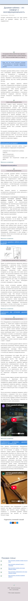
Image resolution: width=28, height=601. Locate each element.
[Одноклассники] (15, 523)
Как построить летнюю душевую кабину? (16, 576)
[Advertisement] (14, 38)
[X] (13, 523)
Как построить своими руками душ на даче (17, 561)
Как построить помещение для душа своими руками (17, 572)
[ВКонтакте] (11, 523)
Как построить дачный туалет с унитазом (16, 565)
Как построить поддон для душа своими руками (16, 568)
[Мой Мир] (17, 523)
